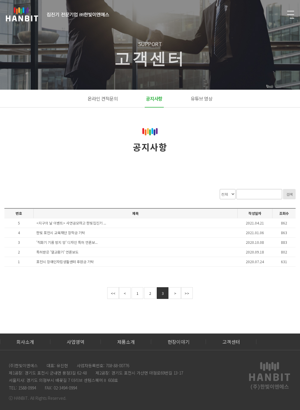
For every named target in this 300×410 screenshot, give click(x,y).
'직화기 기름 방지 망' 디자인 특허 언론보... (67, 242)
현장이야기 (179, 341)
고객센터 (231, 341)
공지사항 (154, 98)
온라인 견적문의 (103, 98)
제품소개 (126, 341)
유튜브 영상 (201, 98)
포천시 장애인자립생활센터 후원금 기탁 (65, 261)
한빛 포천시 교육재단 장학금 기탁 (60, 232)
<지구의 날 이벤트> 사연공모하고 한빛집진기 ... (71, 223)
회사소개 (25, 341)
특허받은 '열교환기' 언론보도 (57, 252)
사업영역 (75, 341)
